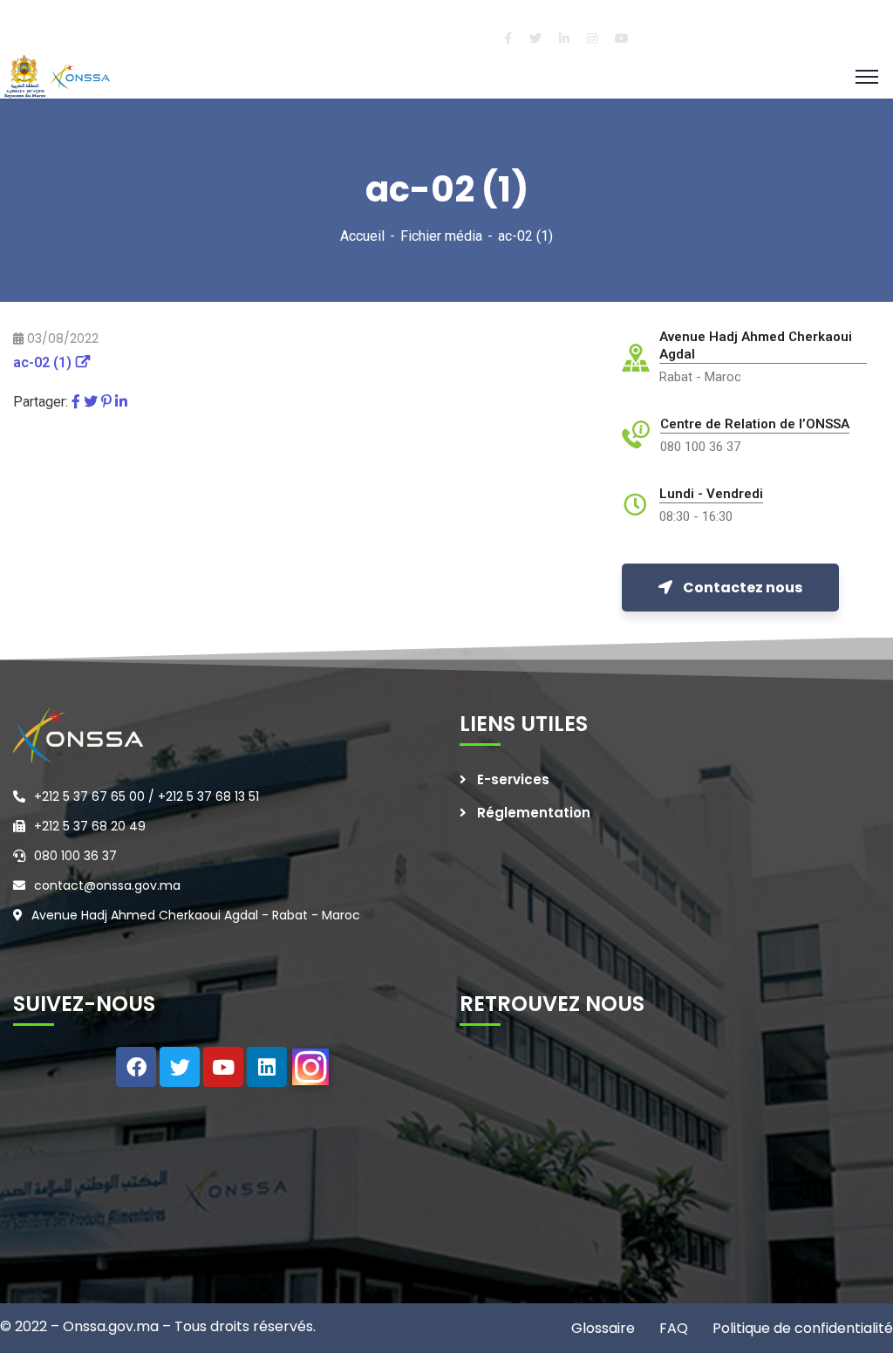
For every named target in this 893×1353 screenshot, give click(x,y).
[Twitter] (91, 401)
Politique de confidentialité (801, 1328)
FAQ (672, 1328)
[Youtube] (223, 1067)
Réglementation (533, 812)
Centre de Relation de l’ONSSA (754, 424)
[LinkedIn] (121, 401)
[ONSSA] (59, 75)
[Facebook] (76, 401)
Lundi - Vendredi (711, 494)
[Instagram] (310, 1067)
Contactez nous (742, 587)
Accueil (362, 236)
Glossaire (603, 1328)
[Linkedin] (267, 1067)
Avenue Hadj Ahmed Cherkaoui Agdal (755, 345)
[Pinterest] (106, 401)
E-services (513, 779)
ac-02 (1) (42, 362)
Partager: (40, 401)
